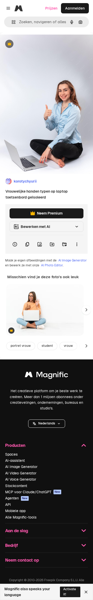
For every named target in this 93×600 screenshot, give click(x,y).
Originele (34, 44)
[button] (46, 424)
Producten (15, 445)
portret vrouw (21, 346)
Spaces (11, 454)
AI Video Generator (20, 473)
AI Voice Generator (20, 479)
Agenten (16, 498)
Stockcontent (16, 485)
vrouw (68, 346)
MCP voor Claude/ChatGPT (32, 492)
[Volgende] (86, 310)
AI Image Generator (72, 260)
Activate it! (69, 591)
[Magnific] (46, 376)
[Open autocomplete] (11, 22)
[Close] (86, 592)
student (47, 346)
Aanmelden (75, 8)
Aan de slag (16, 530)
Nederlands (46, 423)
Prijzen (51, 8)
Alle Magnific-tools (20, 517)
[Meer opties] (77, 244)
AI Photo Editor (52, 265)
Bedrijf (11, 545)
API (8, 504)
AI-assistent (15, 460)
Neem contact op (22, 560)
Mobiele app (15, 510)
